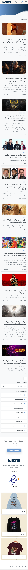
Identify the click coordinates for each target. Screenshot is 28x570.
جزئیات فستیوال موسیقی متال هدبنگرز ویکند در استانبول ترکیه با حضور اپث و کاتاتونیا (15, 118)
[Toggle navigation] (25, 2)
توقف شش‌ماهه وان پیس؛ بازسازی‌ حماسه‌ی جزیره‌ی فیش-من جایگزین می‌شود (15, 255)
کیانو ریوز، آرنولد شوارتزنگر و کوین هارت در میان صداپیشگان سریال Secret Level (15, 186)
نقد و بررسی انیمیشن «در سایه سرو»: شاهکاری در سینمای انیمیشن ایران (14, 42)
